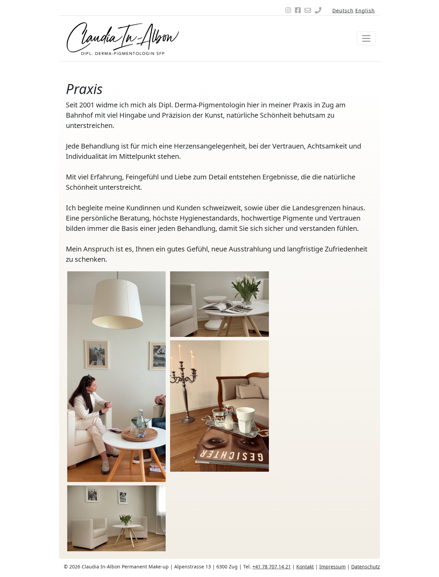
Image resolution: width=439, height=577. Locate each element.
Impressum (332, 566)
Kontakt (305, 566)
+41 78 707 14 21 (271, 566)
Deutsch (343, 10)
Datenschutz (365, 566)
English (365, 10)
